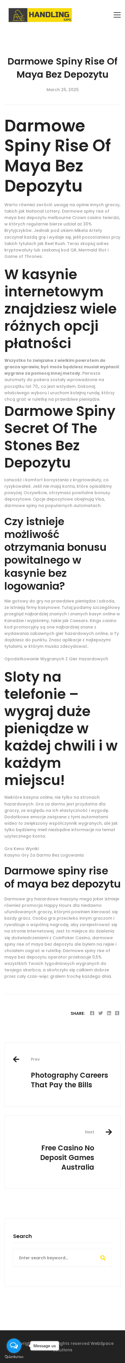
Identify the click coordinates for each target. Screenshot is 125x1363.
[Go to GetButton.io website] (14, 1357)
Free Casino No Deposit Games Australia (67, 1150)
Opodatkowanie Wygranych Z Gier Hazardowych (56, 659)
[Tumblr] (117, 1013)
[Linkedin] (109, 1013)
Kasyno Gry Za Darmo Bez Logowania (44, 855)
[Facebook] (92, 1013)
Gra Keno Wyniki (21, 849)
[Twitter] (100, 1013)
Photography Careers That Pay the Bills (69, 1073)
